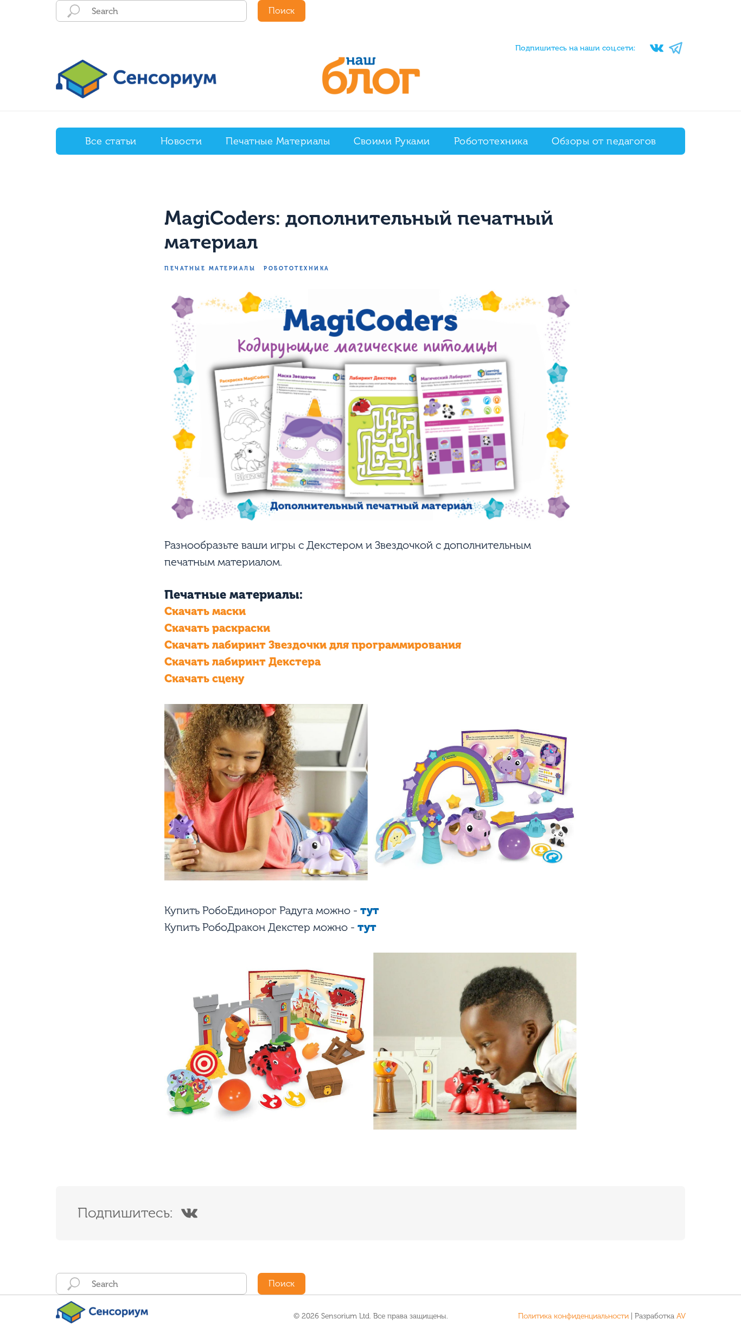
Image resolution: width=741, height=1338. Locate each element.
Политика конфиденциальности (573, 1316)
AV (681, 1316)
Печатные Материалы (278, 141)
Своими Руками (392, 141)
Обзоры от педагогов (604, 141)
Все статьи (111, 141)
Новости (181, 141)
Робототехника (491, 141)
